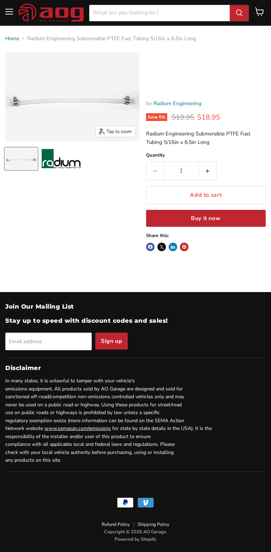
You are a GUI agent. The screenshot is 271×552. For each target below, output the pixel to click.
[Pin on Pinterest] (184, 247)
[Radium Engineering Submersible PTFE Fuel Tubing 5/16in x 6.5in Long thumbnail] (21, 158)
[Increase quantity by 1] (208, 171)
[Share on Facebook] (150, 247)
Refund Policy (116, 524)
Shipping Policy (153, 524)
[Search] (239, 13)
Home (12, 39)
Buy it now (206, 218)
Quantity (155, 155)
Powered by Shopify (135, 539)
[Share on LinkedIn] (173, 247)
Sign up (111, 341)
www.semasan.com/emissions (77, 428)
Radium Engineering (177, 103)
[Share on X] (161, 247)
